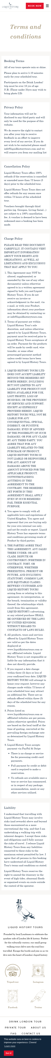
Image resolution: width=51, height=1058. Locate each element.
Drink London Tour (25, 1022)
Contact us (31, 1034)
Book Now (34, 6)
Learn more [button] (9, 1046)
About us (38, 1028)
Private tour (15, 1028)
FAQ (14, 1034)
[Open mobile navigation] (46, 5)
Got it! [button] (9, 1053)
